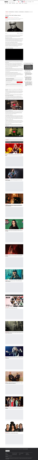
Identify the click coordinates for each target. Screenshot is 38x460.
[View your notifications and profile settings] (30, 1)
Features (6, 17)
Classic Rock (12, 17)
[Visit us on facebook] (21, 1)
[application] (14, 54)
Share (6, 33)
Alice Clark (9, 17)
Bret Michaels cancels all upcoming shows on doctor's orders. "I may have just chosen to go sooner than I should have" (28, 74)
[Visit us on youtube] (24, 1)
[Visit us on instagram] (23, 1)
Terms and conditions (21, 453)
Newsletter (22, 33)
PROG (24, 0)
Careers (20, 454)
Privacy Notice (7, 84)
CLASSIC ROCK (17, 0)
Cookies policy (6, 454)
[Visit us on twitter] (22, 1)
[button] (32, 1)
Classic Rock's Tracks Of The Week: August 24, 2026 (28, 70)
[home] (5, 3)
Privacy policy (27, 453)
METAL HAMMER (21, 0)
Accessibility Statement (14, 454)
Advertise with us (27, 454)
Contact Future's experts (14, 453)
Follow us (19, 33)
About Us (6, 453)
